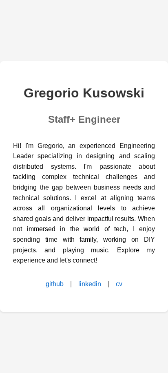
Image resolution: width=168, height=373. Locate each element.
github (55, 283)
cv (119, 283)
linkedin (89, 283)
